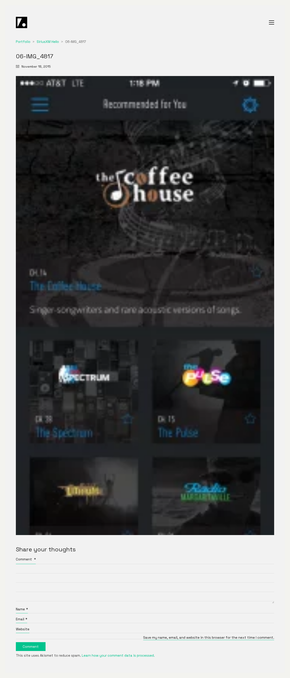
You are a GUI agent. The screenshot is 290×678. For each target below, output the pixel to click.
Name (22, 609)
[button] (271, 22)
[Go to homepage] (21, 22)
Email (21, 619)
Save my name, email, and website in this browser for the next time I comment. (208, 637)
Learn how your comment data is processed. (118, 655)
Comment (26, 559)
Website (22, 629)
